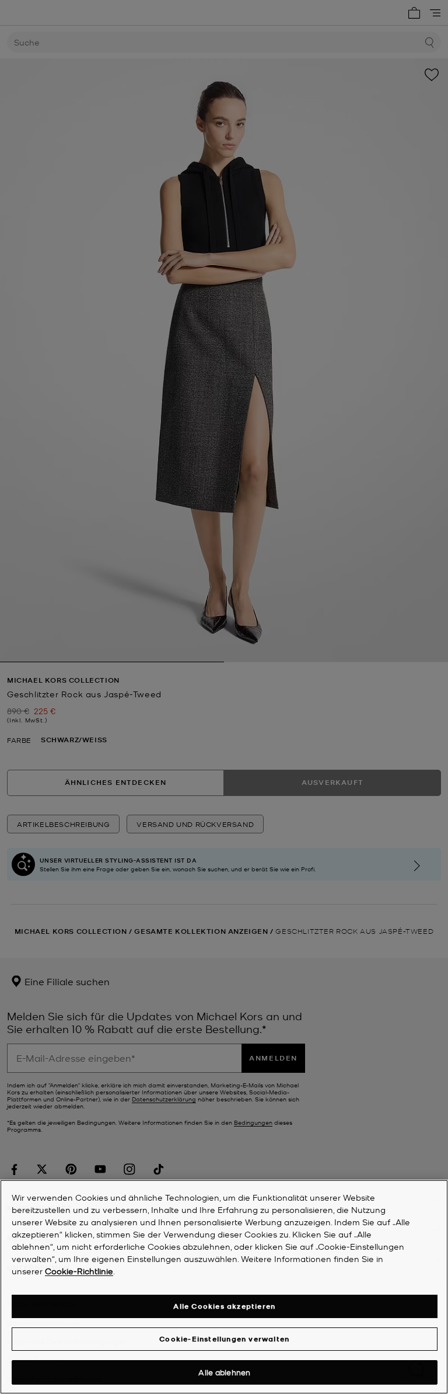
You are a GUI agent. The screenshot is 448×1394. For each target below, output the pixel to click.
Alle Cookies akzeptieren (224, 1306)
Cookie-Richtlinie (79, 1271)
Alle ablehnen (224, 1372)
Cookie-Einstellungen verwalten (224, 1339)
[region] (224, 1287)
